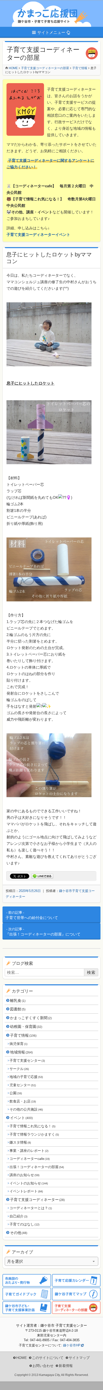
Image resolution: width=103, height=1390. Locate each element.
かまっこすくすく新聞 (31, 1018)
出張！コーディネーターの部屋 (37, 1167)
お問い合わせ (43, 1366)
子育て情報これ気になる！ (32, 1126)
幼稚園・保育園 (26, 1026)
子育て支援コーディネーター (37, 1199)
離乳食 (18, 1000)
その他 (18, 1232)
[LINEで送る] (42, 876)
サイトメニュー (51, 32)
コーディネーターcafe (30, 1159)
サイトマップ (79, 1358)
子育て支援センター (27, 1060)
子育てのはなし (24, 1224)
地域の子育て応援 (26, 1077)
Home (13, 68)
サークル (19, 1069)
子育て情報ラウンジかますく (34, 1134)
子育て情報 (23, 1035)
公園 (16, 1093)
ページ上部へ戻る (95, 1382)
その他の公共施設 (26, 1109)
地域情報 (21, 1052)
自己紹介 (18, 1216)
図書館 (18, 1009)
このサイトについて (48, 1358)
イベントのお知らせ (29, 1183)
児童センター (23, 1085)
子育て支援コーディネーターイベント (38, 234)
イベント (21, 1118)
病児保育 (18, 1044)
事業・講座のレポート (29, 1151)
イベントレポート (26, 1191)
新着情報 (66, 1366)
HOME (21, 1358)
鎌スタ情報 (20, 1142)
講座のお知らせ (24, 1175)
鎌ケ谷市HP (71, 1345)
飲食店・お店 (23, 1101)
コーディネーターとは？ (31, 1208)
